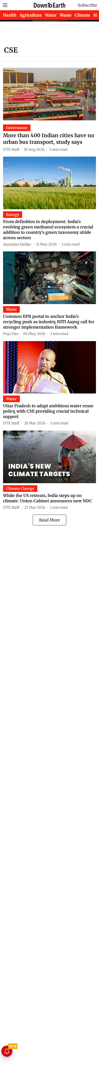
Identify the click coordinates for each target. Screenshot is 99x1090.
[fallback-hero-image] (49, 94)
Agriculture (31, 15)
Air (96, 15)
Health (9, 15)
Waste (66, 15)
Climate (82, 15)
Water (51, 15)
